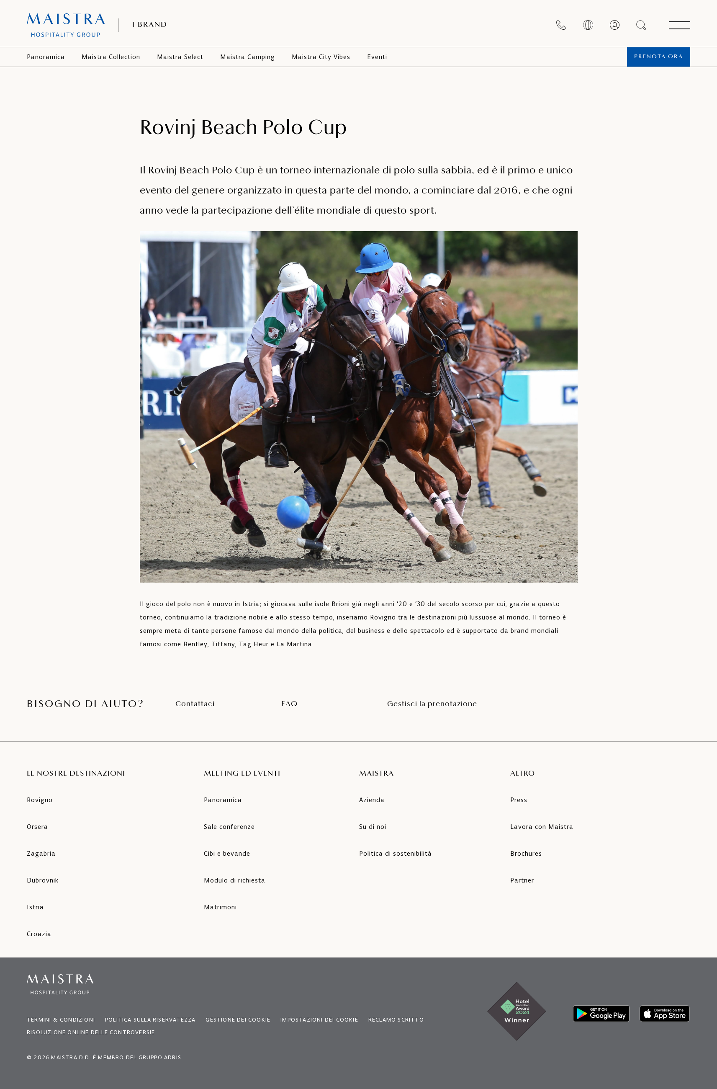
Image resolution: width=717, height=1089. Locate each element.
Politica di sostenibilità (395, 853)
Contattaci (195, 704)
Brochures (526, 853)
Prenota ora (658, 57)
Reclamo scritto (396, 1019)
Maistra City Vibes (321, 57)
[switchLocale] (588, 25)
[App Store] (665, 1013)
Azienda (372, 800)
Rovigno (40, 800)
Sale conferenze (229, 827)
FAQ (289, 704)
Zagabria (41, 853)
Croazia (39, 934)
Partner (522, 880)
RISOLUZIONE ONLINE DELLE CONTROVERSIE (91, 1032)
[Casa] (66, 25)
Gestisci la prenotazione (432, 704)
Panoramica (46, 57)
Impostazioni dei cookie (319, 1019)
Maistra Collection (111, 57)
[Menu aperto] (679, 25)
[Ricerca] (642, 25)
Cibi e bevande (227, 853)
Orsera (37, 827)
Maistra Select (180, 57)
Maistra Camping (247, 57)
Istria (35, 907)
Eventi (377, 57)
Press (518, 800)
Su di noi (372, 827)
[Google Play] (601, 1013)
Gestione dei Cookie (238, 1019)
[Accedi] (615, 25)
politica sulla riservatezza (150, 1019)
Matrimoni (220, 907)
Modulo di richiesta (234, 880)
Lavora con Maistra (541, 827)
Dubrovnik (43, 880)
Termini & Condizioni (61, 1019)
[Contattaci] (561, 25)
